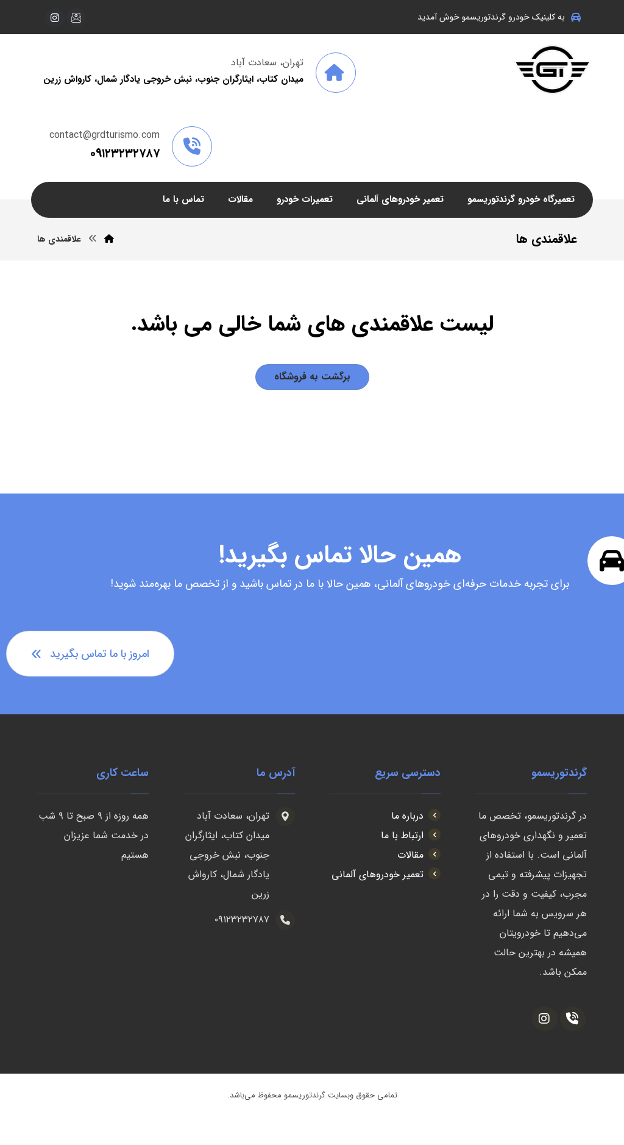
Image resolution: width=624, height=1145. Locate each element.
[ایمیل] (76, 17)
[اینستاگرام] (55, 17)
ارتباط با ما (402, 835)
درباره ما (407, 816)
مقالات (410, 855)
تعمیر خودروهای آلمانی (378, 874)
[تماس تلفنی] (573, 1019)
